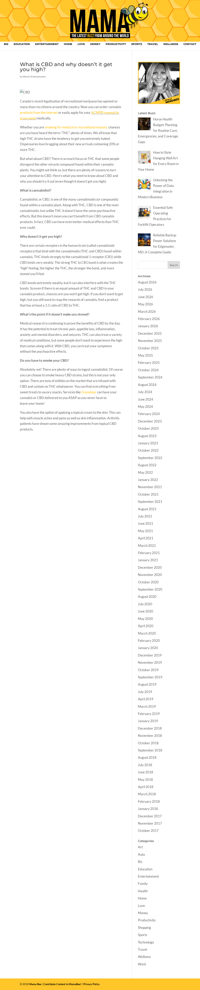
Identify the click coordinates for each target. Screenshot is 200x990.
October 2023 (148, 428)
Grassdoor (88, 392)
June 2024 (145, 399)
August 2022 (147, 465)
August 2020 (147, 597)
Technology (146, 942)
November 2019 (150, 662)
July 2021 (145, 516)
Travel (152, 44)
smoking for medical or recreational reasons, (76, 127)
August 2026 (147, 282)
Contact (189, 44)
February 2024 (149, 414)
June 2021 (145, 523)
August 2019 (147, 684)
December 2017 (150, 816)
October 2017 (148, 831)
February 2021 (149, 553)
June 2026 (145, 297)
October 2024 (148, 370)
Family (143, 883)
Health (143, 891)
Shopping (144, 927)
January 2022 (148, 480)
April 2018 (145, 787)
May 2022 (145, 472)
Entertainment (47, 44)
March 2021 (147, 545)
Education (22, 44)
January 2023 (148, 443)
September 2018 (150, 750)
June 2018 (145, 772)
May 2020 (145, 619)
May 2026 (145, 304)
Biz (6, 44)
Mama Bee (35, 984)
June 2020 (145, 611)
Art (140, 847)
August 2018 (147, 757)
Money (95, 44)
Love (81, 44)
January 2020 (148, 648)
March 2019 (147, 706)
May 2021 (145, 531)
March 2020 (147, 633)
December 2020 (150, 567)
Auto (141, 854)
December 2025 (150, 333)
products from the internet (39, 112)
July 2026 (145, 289)
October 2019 (148, 670)
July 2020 (145, 604)
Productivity (116, 44)
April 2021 (145, 538)
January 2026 (148, 326)
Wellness (170, 44)
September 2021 (150, 501)
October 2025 (148, 348)
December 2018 (150, 728)
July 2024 (145, 392)
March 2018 (147, 794)
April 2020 (145, 626)
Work (142, 964)
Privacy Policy (91, 984)
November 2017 (150, 823)
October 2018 (148, 743)
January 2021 (148, 560)
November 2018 (150, 736)
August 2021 (147, 509)
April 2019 (145, 699)
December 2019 (150, 655)
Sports (136, 44)
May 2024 (145, 406)
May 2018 (145, 779)
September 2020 (150, 589)
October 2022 (148, 450)
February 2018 (149, 801)
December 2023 (150, 421)
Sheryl (26, 76)
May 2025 (145, 355)
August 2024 (147, 385)
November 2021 (150, 487)
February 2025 (149, 362)
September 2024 (150, 377)
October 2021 (148, 494)
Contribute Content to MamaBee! (62, 984)
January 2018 (148, 809)
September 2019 (150, 677)
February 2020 (149, 640)
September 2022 (150, 458)
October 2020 (148, 582)
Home (68, 44)
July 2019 (145, 692)
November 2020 (150, 575)
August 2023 (147, 436)
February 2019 (149, 714)
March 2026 (147, 311)
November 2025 (150, 341)
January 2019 (148, 721)
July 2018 (145, 765)
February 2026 (149, 319)
